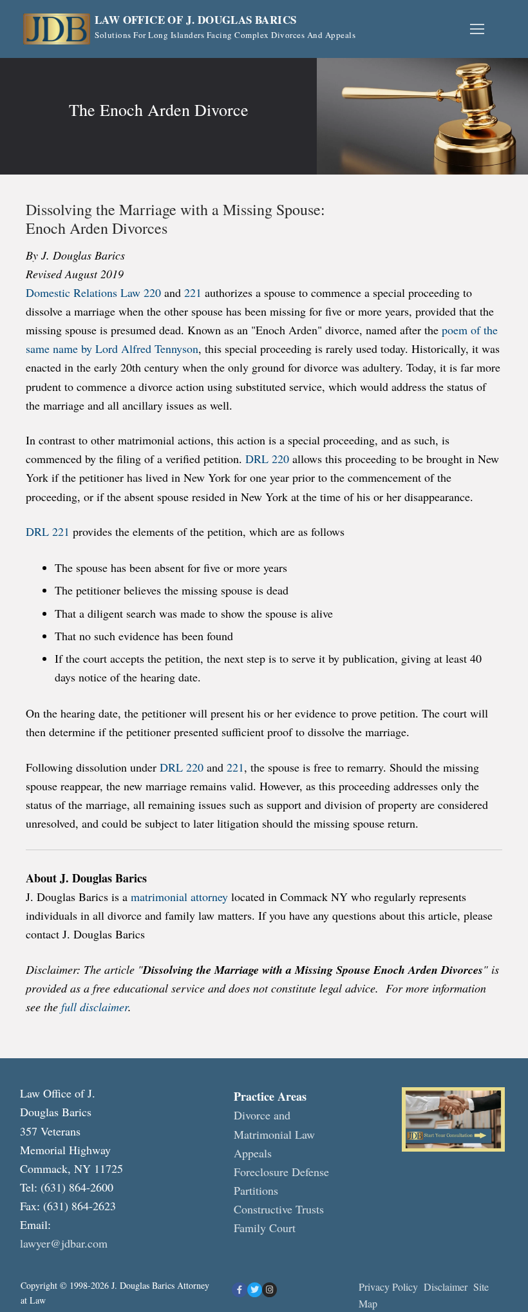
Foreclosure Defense (281, 1171)
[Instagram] (269, 1289)
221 (193, 292)
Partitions (256, 1190)
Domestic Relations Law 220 (93, 292)
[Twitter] (254, 1289)
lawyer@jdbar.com (64, 1243)
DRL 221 (48, 531)
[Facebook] (239, 1289)
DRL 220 (265, 458)
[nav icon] (477, 29)
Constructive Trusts (279, 1209)
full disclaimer (93, 1006)
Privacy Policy (388, 1286)
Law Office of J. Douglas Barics (195, 20)
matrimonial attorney (179, 896)
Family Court (265, 1227)
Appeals (253, 1153)
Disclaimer (447, 1286)
